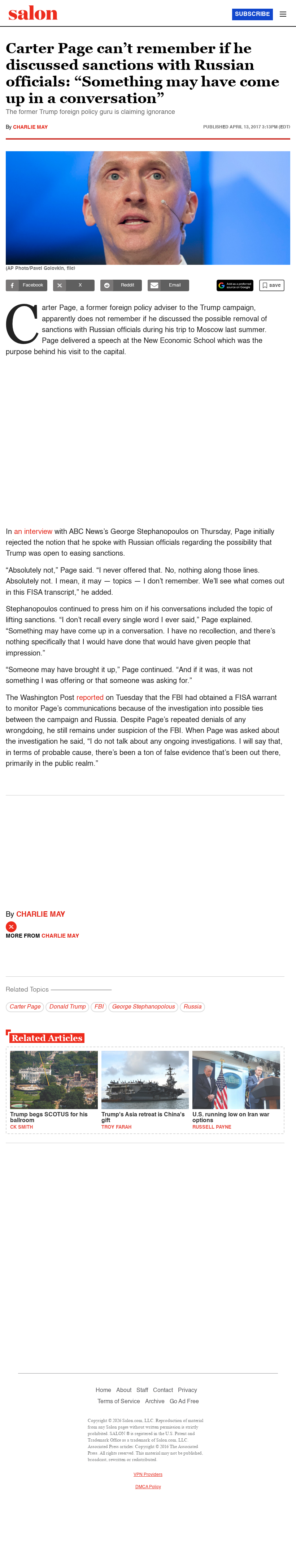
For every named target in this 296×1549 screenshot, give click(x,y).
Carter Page (24, 1007)
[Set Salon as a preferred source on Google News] (235, 285)
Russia (192, 1007)
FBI (98, 1007)
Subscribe (252, 14)
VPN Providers (148, 1475)
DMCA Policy (148, 1487)
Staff (142, 1390)
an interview (34, 532)
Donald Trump (67, 1007)
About (123, 1390)
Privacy (187, 1390)
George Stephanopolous (143, 1007)
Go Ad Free (184, 1402)
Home (103, 1390)
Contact (163, 1390)
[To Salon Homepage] (33, 12)
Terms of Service (118, 1402)
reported (90, 698)
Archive (155, 1402)
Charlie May (30, 127)
